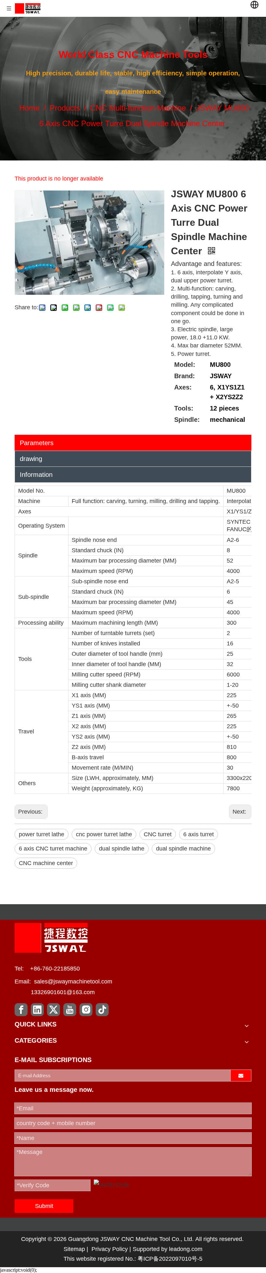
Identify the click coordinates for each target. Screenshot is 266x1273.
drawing (31, 458)
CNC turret (158, 834)
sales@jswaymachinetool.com (73, 981)
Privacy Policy (109, 1249)
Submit (44, 1206)
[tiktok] (102, 1009)
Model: (184, 364)
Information (36, 474)
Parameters (37, 442)
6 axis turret (198, 834)
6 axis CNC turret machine (53, 848)
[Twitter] (53, 1009)
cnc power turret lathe (104, 834)
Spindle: (187, 419)
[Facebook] (21, 1009)
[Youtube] (69, 1009)
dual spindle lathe (121, 848)
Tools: (183, 408)
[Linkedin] (37, 1009)
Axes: (183, 387)
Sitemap (74, 1249)
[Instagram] (85, 1009)
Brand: (184, 375)
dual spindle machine (183, 848)
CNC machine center (46, 863)
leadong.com (185, 1249)
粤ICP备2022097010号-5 (170, 1259)
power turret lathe (41, 834)
